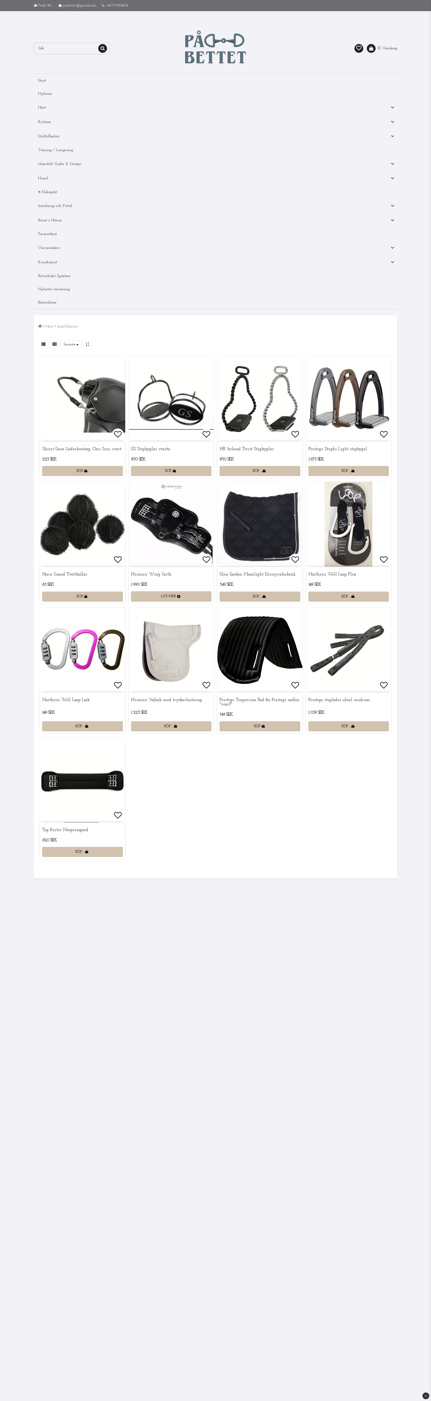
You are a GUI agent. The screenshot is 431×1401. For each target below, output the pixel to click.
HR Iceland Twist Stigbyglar (247, 449)
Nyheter (45, 94)
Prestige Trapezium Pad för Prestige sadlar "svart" (260, 702)
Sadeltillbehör (67, 326)
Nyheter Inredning (54, 289)
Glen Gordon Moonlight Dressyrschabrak (258, 574)
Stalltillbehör (49, 136)
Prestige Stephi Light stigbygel (337, 449)
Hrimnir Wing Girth (151, 574)
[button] (358, 48)
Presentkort (47, 234)
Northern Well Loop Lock (66, 700)
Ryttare (44, 122)
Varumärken (49, 248)
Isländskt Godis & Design (59, 164)
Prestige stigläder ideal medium (339, 700)
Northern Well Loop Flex (332, 574)
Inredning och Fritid (55, 206)
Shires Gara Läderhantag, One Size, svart (81, 449)
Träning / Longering (55, 150)
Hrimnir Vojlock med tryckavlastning (166, 700)
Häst (42, 107)
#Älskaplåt (47, 192)
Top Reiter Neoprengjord (65, 830)
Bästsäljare (47, 302)
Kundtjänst (47, 262)
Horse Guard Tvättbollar (64, 574)
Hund (43, 178)
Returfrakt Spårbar (54, 276)
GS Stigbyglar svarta (150, 449)
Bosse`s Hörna (50, 220)
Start (42, 80)
